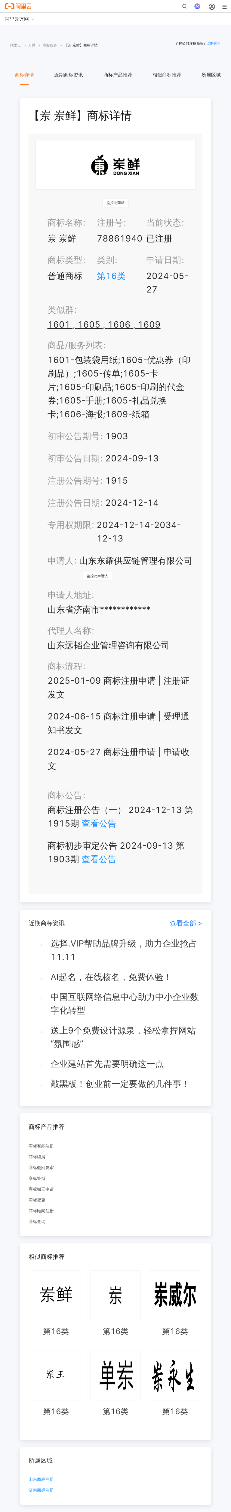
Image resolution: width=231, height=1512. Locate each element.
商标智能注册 (41, 1145)
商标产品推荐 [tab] (117, 75)
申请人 (61, 560)
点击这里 (213, 43)
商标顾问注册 (41, 1210)
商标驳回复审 (41, 1167)
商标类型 (65, 260)
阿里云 (15, 45)
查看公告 (99, 823)
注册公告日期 (74, 502)
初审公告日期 (74, 458)
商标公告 (65, 795)
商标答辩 (37, 1178)
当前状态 (163, 222)
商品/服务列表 (75, 345)
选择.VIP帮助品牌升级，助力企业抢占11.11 (124, 950)
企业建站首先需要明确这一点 (107, 1063)
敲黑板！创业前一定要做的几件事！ (120, 1083)
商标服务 (50, 45)
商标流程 (65, 666)
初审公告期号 (74, 436)
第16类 (111, 276)
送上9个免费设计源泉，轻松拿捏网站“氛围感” (123, 1037)
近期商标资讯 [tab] (68, 75)
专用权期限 (69, 525)
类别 (105, 260)
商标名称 (65, 222)
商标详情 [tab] (24, 75)
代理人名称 (69, 630)
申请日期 (163, 260)
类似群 (61, 309)
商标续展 (37, 1156)
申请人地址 (69, 595)
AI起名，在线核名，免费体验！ (111, 977)
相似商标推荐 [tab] (166, 75)
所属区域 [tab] (211, 75)
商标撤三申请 (41, 1189)
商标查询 (37, 1221)
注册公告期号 (74, 480)
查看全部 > (186, 923)
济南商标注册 (41, 1490)
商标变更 (37, 1199)
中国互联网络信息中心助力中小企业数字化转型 (125, 1004)
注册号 (110, 222)
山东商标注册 (41, 1479)
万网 (31, 45)
